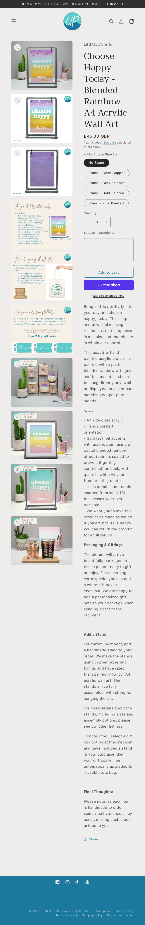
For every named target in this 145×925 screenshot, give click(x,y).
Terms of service (67, 915)
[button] (14, 21)
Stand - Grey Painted (106, 183)
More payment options (108, 295)
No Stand (96, 163)
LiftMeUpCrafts (50, 911)
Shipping (109, 142)
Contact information (120, 915)
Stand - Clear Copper (107, 173)
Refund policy (102, 911)
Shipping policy (92, 915)
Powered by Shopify (75, 911)
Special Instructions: (99, 232)
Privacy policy (125, 911)
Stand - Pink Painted (106, 203)
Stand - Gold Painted (106, 193)
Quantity (90, 213)
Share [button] (93, 839)
